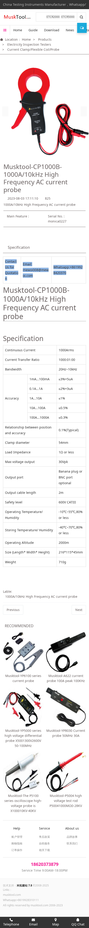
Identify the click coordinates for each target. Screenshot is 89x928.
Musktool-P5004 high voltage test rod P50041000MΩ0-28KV (66, 800)
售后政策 (44, 837)
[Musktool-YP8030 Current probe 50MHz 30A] (66, 707)
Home (17, 30)
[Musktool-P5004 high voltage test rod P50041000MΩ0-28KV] (66, 772)
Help (16, 828)
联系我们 (72, 843)
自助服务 (44, 843)
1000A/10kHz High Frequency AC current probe (41, 596)
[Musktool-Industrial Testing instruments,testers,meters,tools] (17, 17)
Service (44, 828)
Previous (13, 610)
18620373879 (44, 864)
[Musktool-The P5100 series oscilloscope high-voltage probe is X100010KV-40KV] (23, 772)
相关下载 (44, 850)
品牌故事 (72, 837)
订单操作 (16, 850)
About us (72, 828)
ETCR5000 (67, 17)
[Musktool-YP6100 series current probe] (23, 652)
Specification (19, 247)
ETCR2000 (53, 17)
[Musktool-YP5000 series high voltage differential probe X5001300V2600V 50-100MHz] (23, 707)
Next (78, 610)
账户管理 (16, 837)
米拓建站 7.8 (24, 885)
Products (45, 39)
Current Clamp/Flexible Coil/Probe (33, 49)
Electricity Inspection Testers (29, 44)
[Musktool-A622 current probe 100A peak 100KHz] (66, 652)
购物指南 (16, 843)
